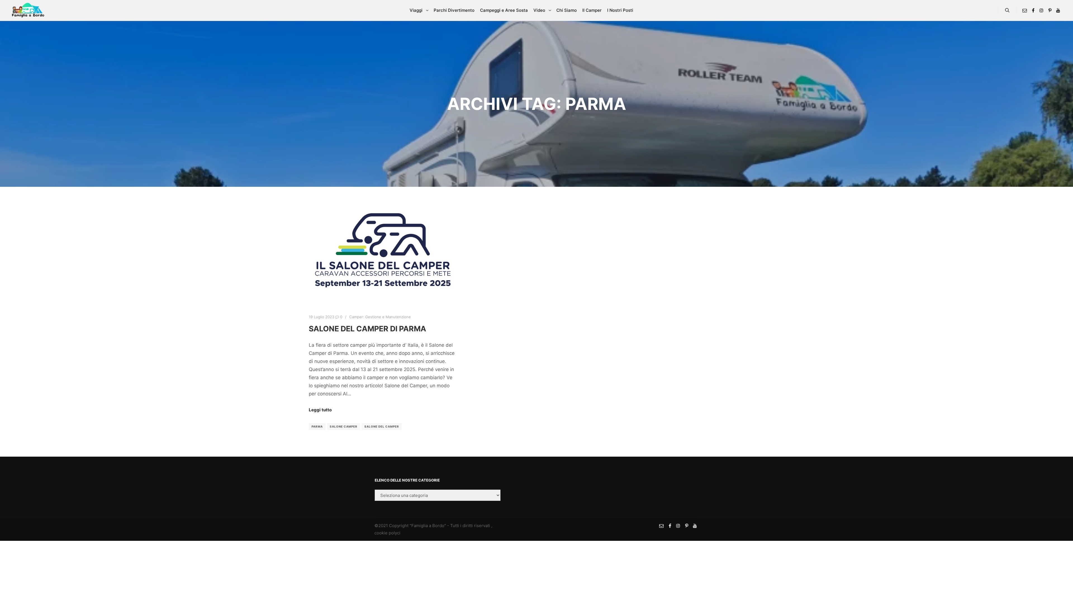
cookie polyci (387, 532)
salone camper (343, 426)
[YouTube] (1058, 10)
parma (317, 426)
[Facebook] (1033, 10)
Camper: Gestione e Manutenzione (380, 317)
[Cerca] (1007, 10)
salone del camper (381, 426)
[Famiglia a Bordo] (28, 10)
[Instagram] (1041, 10)
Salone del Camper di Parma (367, 328)
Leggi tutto (320, 409)
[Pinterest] (1049, 10)
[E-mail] (1024, 10)
